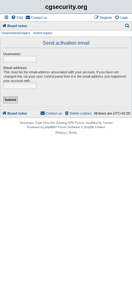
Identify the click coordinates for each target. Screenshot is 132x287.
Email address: (15, 68)
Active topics (42, 33)
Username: (12, 54)
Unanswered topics (16, 33)
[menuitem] (17, 17)
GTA (71, 122)
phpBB (50, 127)
